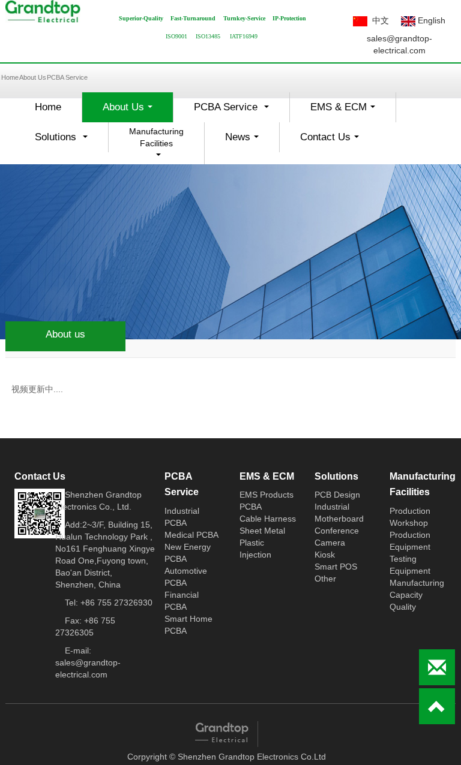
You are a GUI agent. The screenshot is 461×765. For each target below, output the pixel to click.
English (430, 20)
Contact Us (333, 140)
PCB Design (337, 494)
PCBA (251, 506)
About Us (32, 77)
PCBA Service (67, 77)
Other (325, 578)
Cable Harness (268, 518)
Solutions (64, 140)
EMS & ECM (346, 110)
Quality (403, 607)
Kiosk (325, 554)
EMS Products (267, 494)
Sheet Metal (262, 530)
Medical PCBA (191, 535)
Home (48, 107)
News (245, 140)
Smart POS (336, 566)
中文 (378, 20)
